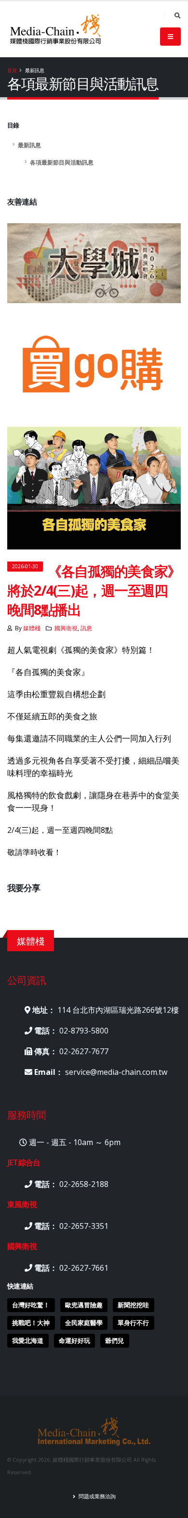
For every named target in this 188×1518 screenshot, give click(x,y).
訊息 (86, 628)
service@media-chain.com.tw (116, 1072)
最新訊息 (29, 145)
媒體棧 (31, 628)
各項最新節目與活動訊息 (62, 162)
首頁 (12, 70)
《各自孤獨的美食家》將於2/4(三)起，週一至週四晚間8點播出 (94, 590)
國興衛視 (66, 628)
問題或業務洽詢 (96, 1496)
